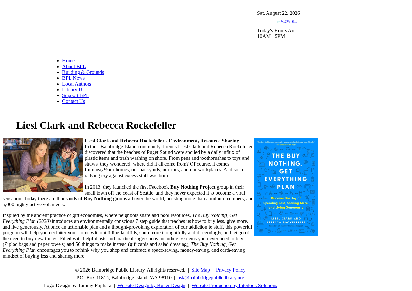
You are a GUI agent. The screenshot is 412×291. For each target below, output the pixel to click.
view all (289, 20)
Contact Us (73, 101)
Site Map (201, 270)
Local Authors (76, 83)
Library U (72, 89)
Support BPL (75, 95)
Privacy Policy (231, 270)
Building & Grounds (83, 72)
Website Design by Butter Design (151, 285)
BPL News (73, 78)
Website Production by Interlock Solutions (234, 285)
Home (68, 60)
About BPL (74, 66)
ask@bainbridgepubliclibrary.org (211, 277)
